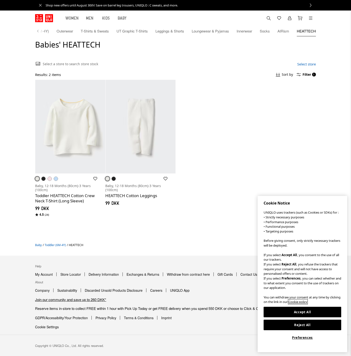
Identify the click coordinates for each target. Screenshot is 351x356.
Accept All (302, 312)
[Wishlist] (279, 18)
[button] (70, 126)
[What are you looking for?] (268, 18)
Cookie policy (297, 302)
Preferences (302, 337)
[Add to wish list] (95, 178)
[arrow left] (40, 31)
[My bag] (300, 18)
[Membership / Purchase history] (289, 18)
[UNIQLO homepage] (44, 18)
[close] (40, 5)
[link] (181, 5)
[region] (302, 274)
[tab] (72, 18)
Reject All (302, 325)
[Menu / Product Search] (310, 18)
